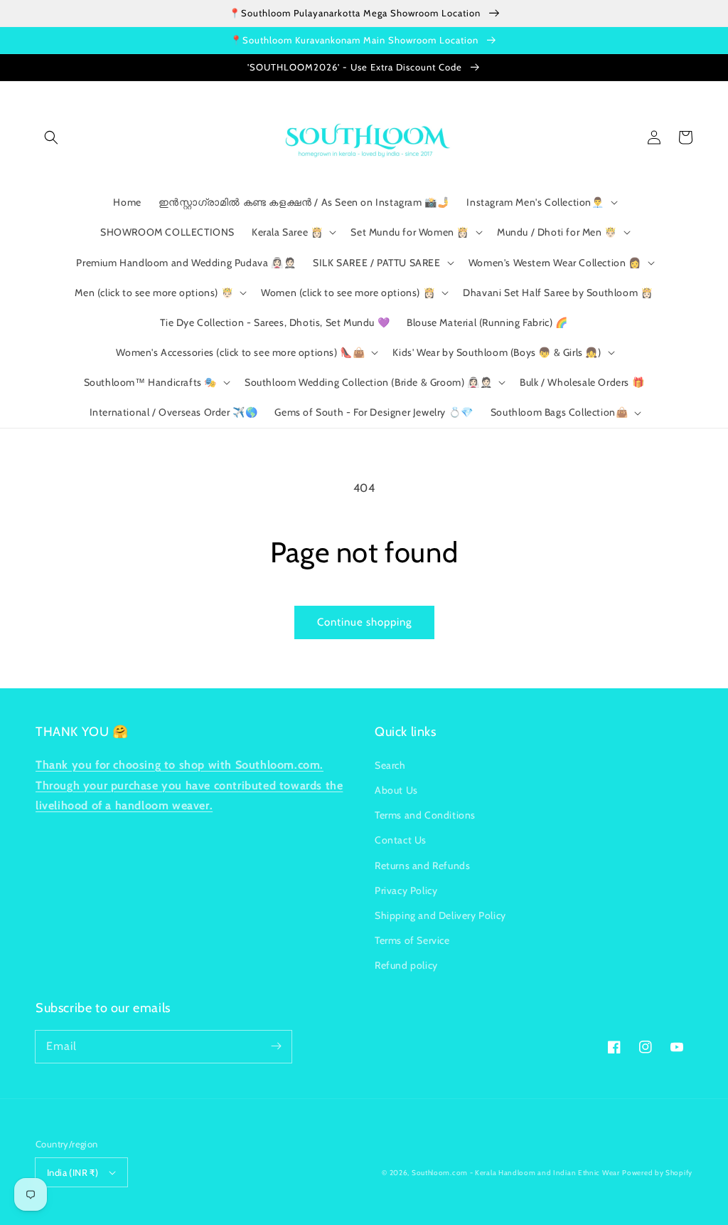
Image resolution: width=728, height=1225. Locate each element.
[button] (51, 137)
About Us (396, 790)
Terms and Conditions (425, 815)
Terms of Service (412, 940)
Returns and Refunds (422, 865)
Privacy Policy (406, 890)
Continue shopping (364, 622)
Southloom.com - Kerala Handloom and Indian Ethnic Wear (516, 1172)
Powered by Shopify (657, 1172)
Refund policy (406, 965)
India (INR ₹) (72, 1172)
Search (390, 765)
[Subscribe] (275, 1046)
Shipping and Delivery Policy (440, 915)
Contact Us (401, 840)
